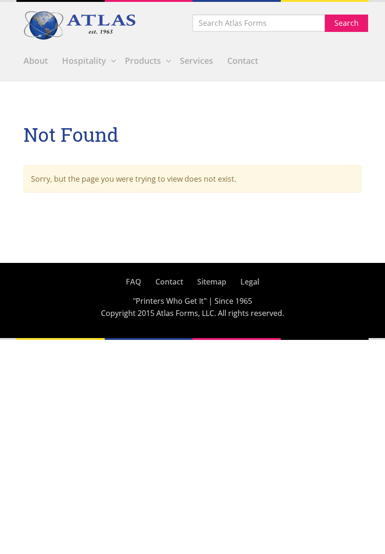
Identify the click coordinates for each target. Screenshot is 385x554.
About (35, 60)
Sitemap (211, 282)
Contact (242, 60)
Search (346, 23)
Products (143, 60)
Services (196, 60)
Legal (249, 282)
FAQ (133, 282)
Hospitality (84, 60)
